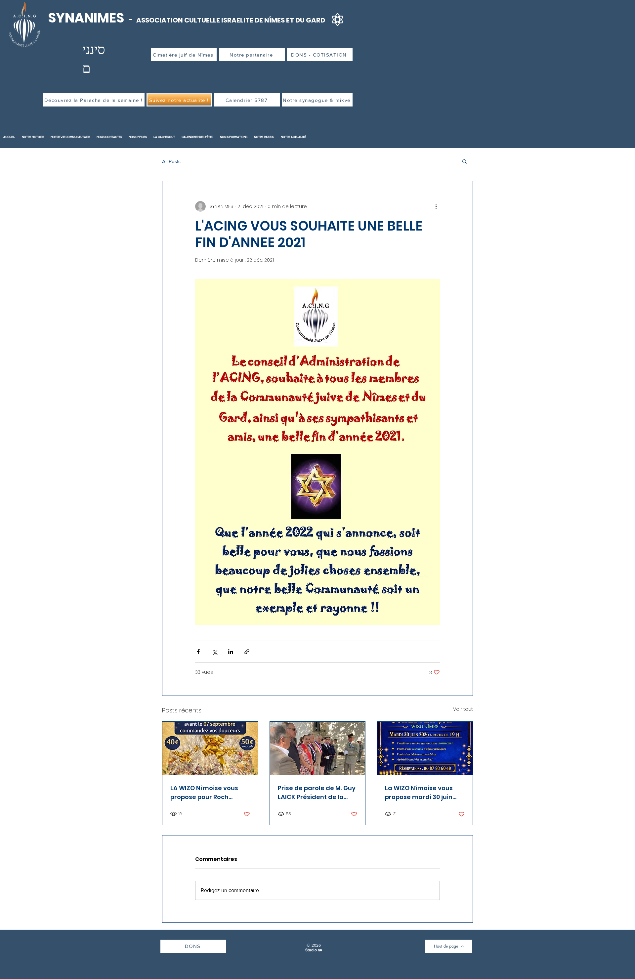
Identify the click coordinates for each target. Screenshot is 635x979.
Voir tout (463, 709)
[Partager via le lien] (247, 652)
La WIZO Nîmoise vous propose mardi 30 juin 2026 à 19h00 (419, 792)
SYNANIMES (87, 18)
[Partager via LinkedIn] (231, 652)
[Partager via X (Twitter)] (214, 652)
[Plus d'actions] (436, 206)
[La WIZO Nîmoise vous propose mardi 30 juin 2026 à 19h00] (425, 748)
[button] (464, 161)
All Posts (171, 161)
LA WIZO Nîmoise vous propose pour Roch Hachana (204, 792)
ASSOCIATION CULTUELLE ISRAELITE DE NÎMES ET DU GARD (230, 20)
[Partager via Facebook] (198, 652)
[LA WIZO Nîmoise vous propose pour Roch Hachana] (210, 748)
